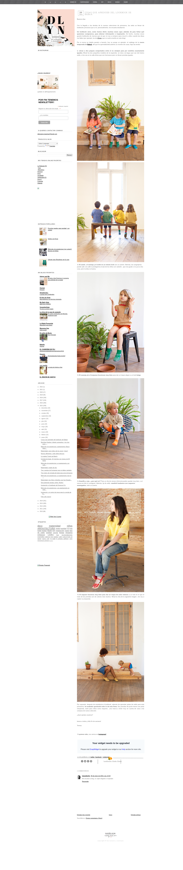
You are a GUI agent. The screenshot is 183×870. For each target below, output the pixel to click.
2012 (41, 506)
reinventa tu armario (43, 540)
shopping (68, 533)
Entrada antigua (136, 815)
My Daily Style (44, 302)
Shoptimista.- (44, 293)
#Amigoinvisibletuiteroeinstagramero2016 (52, 351)
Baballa (42, 344)
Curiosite (40, 181)
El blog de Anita (45, 297)
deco (39, 526)
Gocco (39, 179)
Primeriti (42, 289)
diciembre (44, 408)
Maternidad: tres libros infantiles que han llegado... (56, 480)
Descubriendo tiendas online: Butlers (52, 482)
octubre (43, 413)
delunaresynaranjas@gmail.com (47, 134)
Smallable (40, 175)
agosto (43, 418)
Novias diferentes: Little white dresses (52, 453)
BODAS (117, 2)
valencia (47, 537)
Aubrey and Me (45, 276)
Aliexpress (41, 170)
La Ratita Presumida (46, 323)
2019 (41, 395)
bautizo (51, 540)
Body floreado (52, 335)
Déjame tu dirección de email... (49, 109)
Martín (49, 531)
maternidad (54, 526)
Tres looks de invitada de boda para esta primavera (56, 473)
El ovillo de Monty (46, 333)
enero (43, 437)
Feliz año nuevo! (46, 496)
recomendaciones (67, 535)
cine (51, 537)
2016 (41, 403)
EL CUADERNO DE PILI (47, 349)
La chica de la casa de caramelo (50, 312)
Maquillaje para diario (46, 325)
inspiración (60, 531)
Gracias (42, 346)
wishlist (49, 533)
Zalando (39, 183)
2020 (41, 392)
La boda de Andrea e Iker (55, 367)
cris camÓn (43, 365)
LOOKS (51, 535)
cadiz (60, 537)
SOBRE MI (73, 2)
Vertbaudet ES (41, 177)
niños (119, 761)
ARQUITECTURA (46, 528)
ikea (57, 535)
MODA (95, 2)
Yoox (39, 168)
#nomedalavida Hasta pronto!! (56, 356)
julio (42, 421)
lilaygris (42, 354)
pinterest (106, 757)
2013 (41, 503)
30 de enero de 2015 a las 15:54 (100, 776)
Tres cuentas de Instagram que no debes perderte (56, 470)
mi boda (52, 539)
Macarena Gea (44, 328)
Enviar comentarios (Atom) (94, 818)
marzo (43, 432)
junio (43, 424)
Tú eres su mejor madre (46, 309)
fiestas (61, 533)
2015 (41, 405)
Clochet (42, 288)
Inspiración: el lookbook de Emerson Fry (53, 485)
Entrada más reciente (83, 815)
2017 (41, 400)
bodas (44, 531)
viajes (67, 531)
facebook (98, 757)
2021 (41, 389)
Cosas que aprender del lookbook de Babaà (54, 439)
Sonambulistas (45, 307)
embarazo (41, 535)
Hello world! (43, 330)
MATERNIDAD (84, 2)
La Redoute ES (42, 166)
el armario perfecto (62, 539)
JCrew (99, 38)
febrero (43, 434)
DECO (109, 2)
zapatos (55, 537)
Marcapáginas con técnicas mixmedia (50, 299)
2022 (41, 387)
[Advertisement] (102, 825)
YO (68, 528)
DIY (102, 2)
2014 (41, 501)
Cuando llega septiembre (47, 294)
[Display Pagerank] (43, 565)
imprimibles (40, 537)
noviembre (44, 410)
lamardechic (86, 776)
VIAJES (126, 2)
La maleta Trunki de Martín (49, 456)
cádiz (70, 538)
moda (114, 761)
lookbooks (108, 761)
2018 (41, 397)
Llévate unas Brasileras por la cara (58, 259)
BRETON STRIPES (45, 304)
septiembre (45, 416)
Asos (39, 173)
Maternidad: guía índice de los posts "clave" (54, 451)
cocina (55, 533)
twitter (92, 757)
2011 (41, 509)
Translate (52, 146)
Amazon (40, 171)
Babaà (89, 44)
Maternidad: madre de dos (49, 467)
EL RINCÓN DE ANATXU (47, 377)
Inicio (110, 815)
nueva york (45, 539)
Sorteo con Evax (53, 239)
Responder (85, 781)
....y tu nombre (43, 115)
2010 (41, 511)
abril (42, 429)
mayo (43, 426)
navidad (63, 528)
